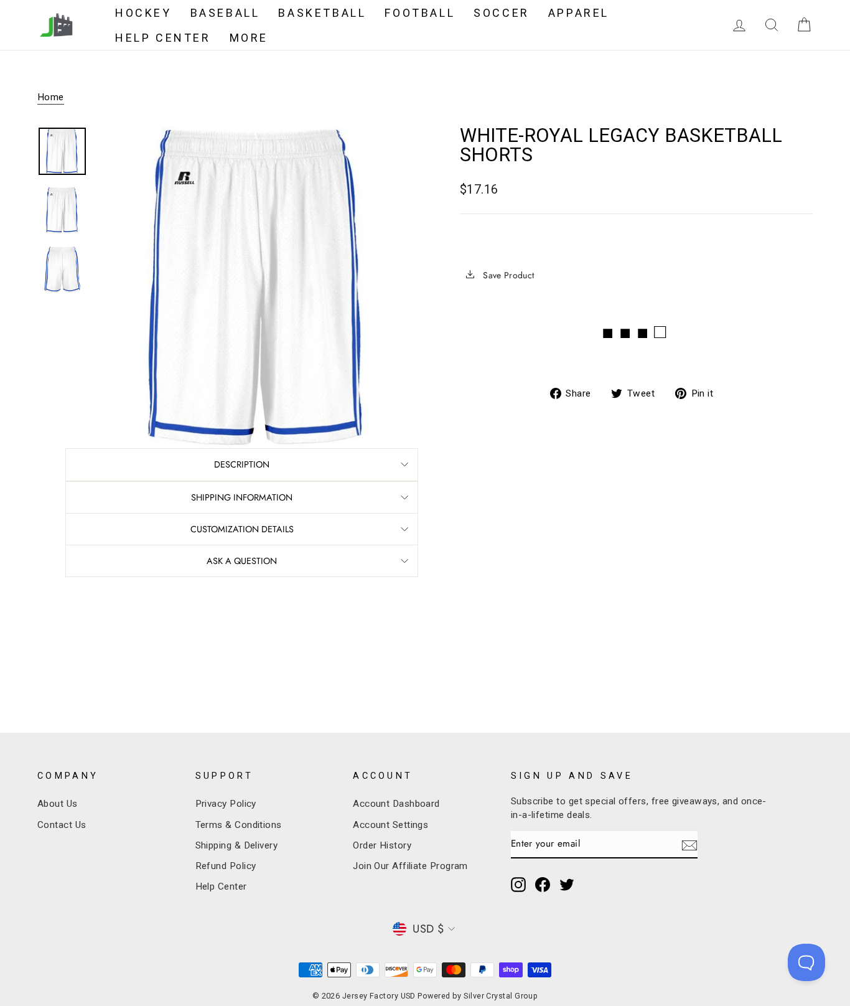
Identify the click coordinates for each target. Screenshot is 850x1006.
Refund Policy (225, 866)
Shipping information (241, 497)
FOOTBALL (420, 12)
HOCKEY (143, 12)
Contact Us (61, 824)
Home (50, 97)
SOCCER (502, 12)
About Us (57, 803)
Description (241, 464)
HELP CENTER (163, 37)
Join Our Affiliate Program (410, 866)
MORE (249, 37)
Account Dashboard (396, 803)
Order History (382, 845)
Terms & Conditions (238, 824)
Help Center (221, 886)
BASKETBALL (322, 12)
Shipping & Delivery (236, 845)
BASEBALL (225, 12)
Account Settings (390, 824)
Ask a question (242, 561)
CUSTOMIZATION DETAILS (242, 529)
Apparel (578, 12)
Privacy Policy (225, 803)
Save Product (507, 275)
